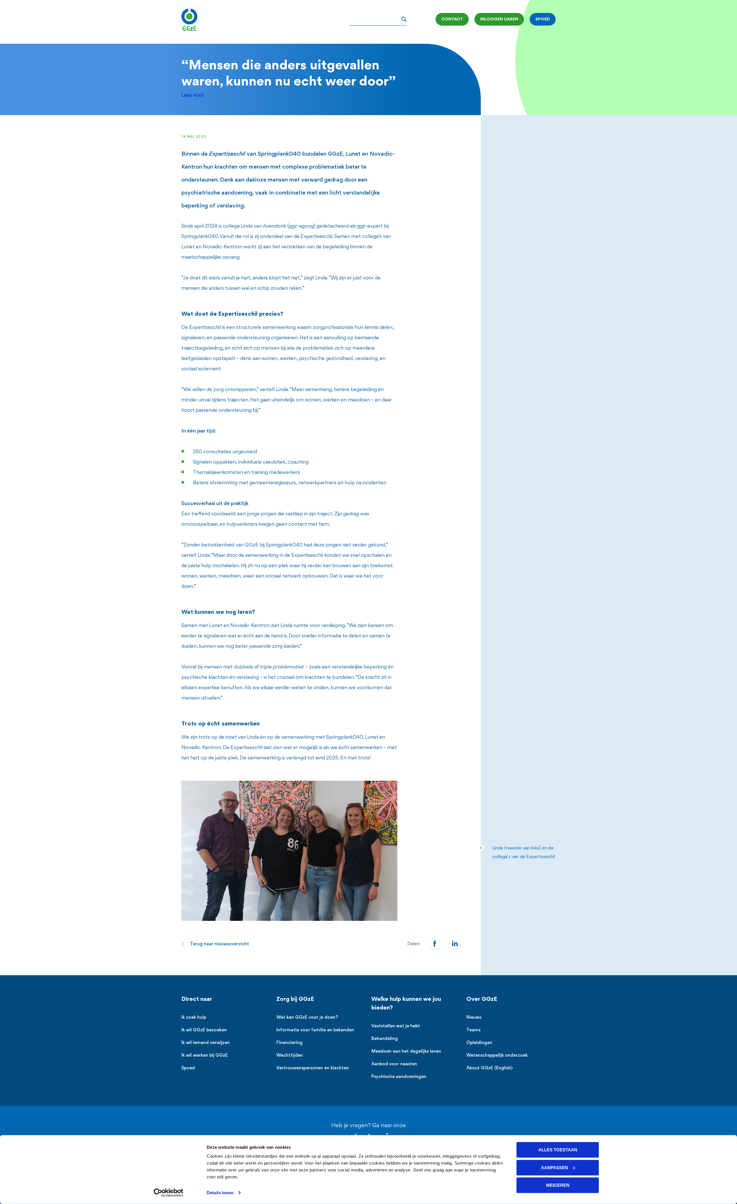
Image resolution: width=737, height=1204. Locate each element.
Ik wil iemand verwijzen (205, 1043)
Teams (473, 1030)
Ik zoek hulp (193, 1018)
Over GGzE (481, 999)
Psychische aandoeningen (398, 1077)
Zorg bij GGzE (295, 999)
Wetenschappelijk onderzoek (497, 1056)
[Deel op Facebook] (434, 943)
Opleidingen (479, 1043)
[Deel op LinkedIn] (455, 943)
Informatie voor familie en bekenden (315, 1030)
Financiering (289, 1043)
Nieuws (473, 1018)
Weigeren (557, 1185)
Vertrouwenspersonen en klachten (312, 1068)
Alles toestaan (557, 1149)
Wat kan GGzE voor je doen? (307, 1018)
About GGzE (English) (489, 1068)
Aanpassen (554, 1167)
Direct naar (196, 999)
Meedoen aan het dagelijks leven (406, 1051)
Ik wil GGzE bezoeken (204, 1030)
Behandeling (384, 1039)
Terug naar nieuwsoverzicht (219, 944)
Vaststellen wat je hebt (395, 1026)
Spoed (188, 1068)
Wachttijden (289, 1056)
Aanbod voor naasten (394, 1064)
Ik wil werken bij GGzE (204, 1056)
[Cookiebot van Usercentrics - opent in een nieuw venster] (168, 1192)
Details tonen (220, 1192)
